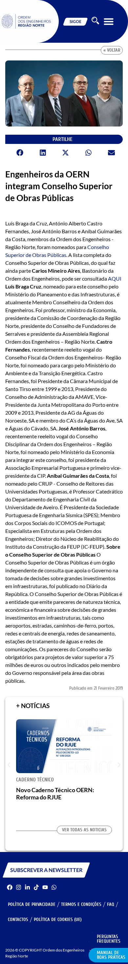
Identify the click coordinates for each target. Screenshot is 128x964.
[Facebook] (9, 887)
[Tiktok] (36, 887)
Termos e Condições (81, 904)
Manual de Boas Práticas (111, 955)
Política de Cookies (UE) (58, 919)
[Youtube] (45, 887)
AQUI (114, 278)
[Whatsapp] (54, 887)
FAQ (110, 904)
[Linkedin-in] (27, 887)
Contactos (18, 919)
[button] (109, 21)
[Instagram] (18, 887)
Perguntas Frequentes (108, 939)
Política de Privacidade (31, 904)
